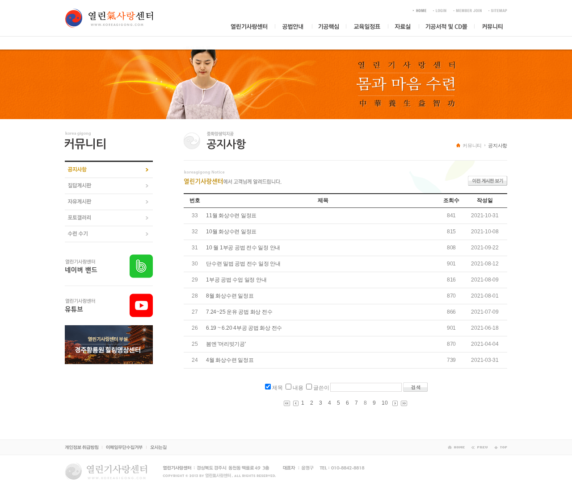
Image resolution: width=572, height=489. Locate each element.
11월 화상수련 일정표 (231, 215)
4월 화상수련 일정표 (229, 360)
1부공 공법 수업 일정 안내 (236, 280)
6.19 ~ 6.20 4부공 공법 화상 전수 (244, 328)
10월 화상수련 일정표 (231, 231)
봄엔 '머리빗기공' (226, 344)
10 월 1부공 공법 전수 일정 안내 (243, 247)
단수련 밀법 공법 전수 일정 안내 (243, 264)
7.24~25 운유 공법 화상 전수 (239, 312)
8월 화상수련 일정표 (229, 296)
